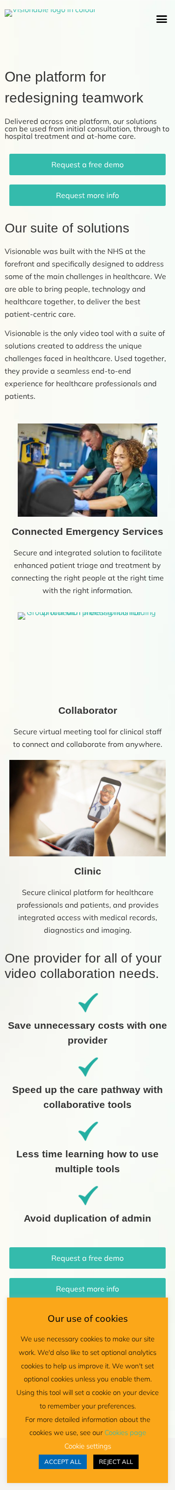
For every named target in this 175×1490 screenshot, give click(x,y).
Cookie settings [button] (87, 1446)
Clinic (87, 871)
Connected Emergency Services (87, 531)
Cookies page (125, 1432)
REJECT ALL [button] (116, 1461)
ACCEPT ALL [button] (62, 1461)
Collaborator (87, 710)
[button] (162, 19)
